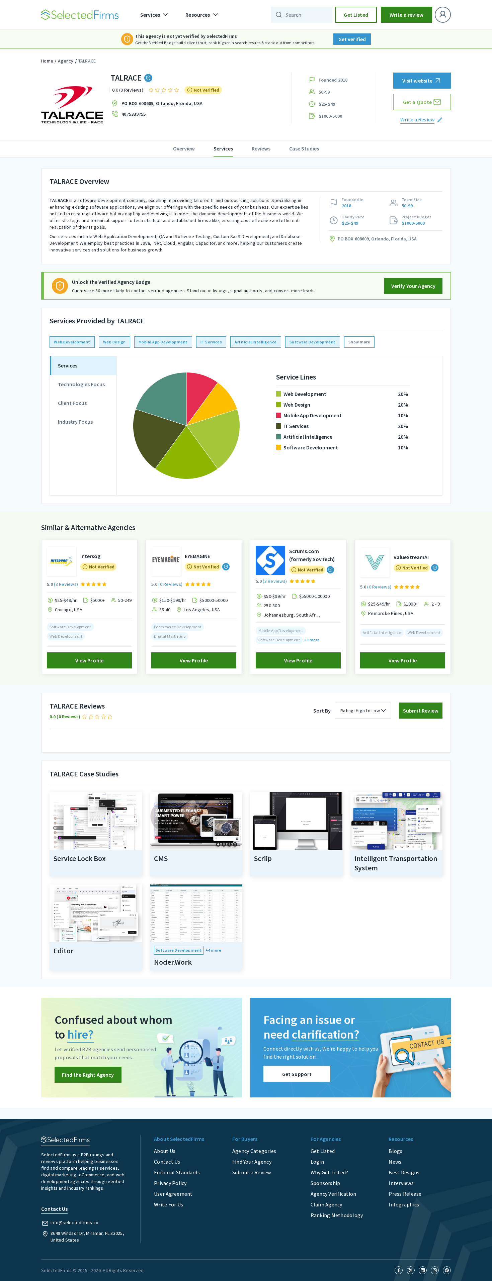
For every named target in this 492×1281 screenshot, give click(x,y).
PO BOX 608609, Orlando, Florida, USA (161, 103)
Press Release (405, 1193)
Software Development (313, 341)
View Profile (89, 660)
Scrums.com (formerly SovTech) (312, 555)
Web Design (114, 341)
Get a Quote (417, 102)
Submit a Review (251, 1172)
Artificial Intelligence (256, 341)
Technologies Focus (81, 384)
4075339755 (133, 114)
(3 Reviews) (66, 584)
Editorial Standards (177, 1172)
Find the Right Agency (88, 1074)
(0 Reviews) (170, 584)
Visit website (417, 80)
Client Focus (72, 403)
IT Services (211, 341)
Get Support (297, 1074)
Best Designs (404, 1172)
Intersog (90, 556)
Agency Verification (333, 1193)
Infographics (404, 1204)
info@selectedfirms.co (74, 1222)
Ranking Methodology (337, 1215)
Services (223, 148)
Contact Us (167, 1161)
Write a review (406, 14)
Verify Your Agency (413, 286)
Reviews (261, 148)
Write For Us (168, 1204)
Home (47, 61)
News (395, 1161)
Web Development (72, 341)
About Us (164, 1151)
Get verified (352, 39)
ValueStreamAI (411, 557)
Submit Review (420, 710)
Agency (66, 61)
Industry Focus (75, 421)
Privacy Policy (170, 1183)
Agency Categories (254, 1151)
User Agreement (173, 1193)
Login (317, 1161)
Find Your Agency (251, 1161)
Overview (184, 148)
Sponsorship (325, 1183)
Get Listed (356, 14)
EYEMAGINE (197, 556)
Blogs (395, 1151)
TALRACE (87, 61)
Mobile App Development (163, 341)
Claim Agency (326, 1204)
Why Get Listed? (329, 1172)
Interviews (401, 1183)
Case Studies (304, 148)
